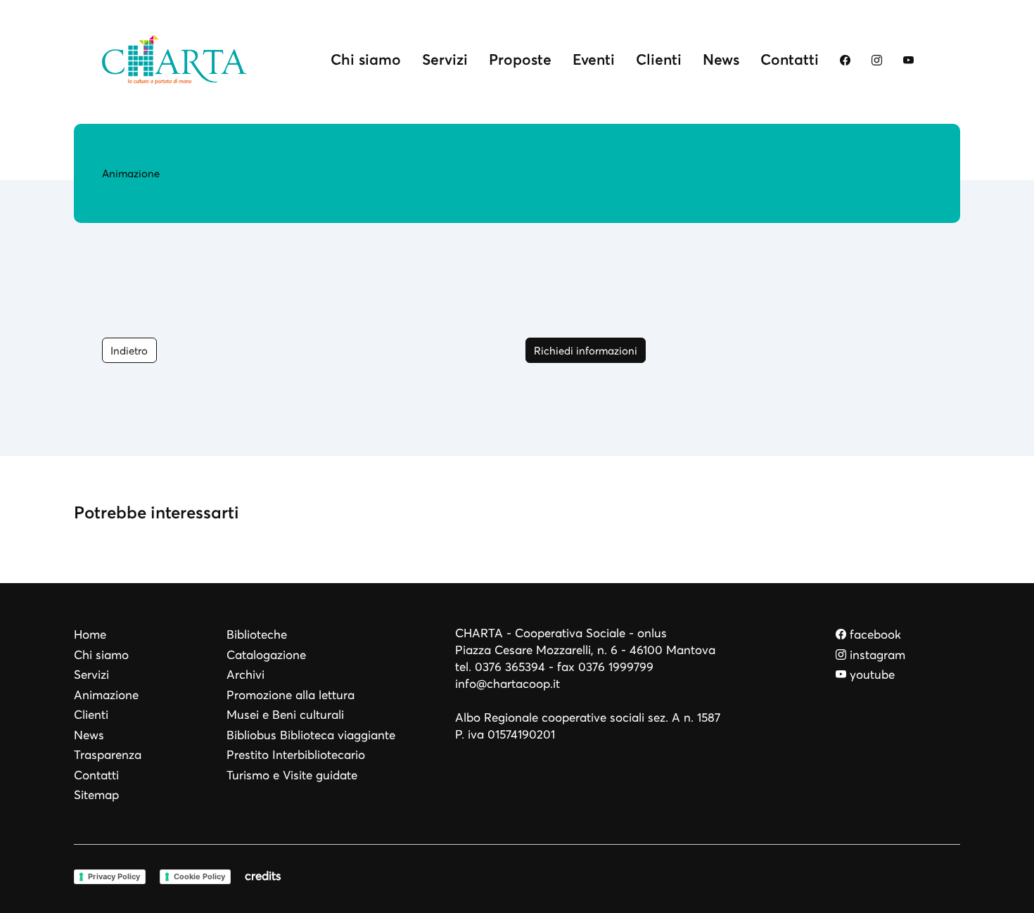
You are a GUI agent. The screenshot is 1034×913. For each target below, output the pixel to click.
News (721, 59)
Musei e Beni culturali (285, 715)
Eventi (594, 59)
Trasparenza (107, 755)
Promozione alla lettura (290, 695)
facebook (873, 634)
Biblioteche (256, 634)
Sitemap (96, 795)
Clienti (659, 59)
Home (90, 634)
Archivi (245, 675)
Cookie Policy (199, 876)
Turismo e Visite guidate (291, 775)
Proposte (520, 59)
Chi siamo (366, 59)
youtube (870, 675)
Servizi (445, 59)
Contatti (789, 59)
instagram (875, 655)
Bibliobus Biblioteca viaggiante (310, 735)
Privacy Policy (114, 876)
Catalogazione (266, 655)
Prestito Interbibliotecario (295, 755)
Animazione (106, 695)
